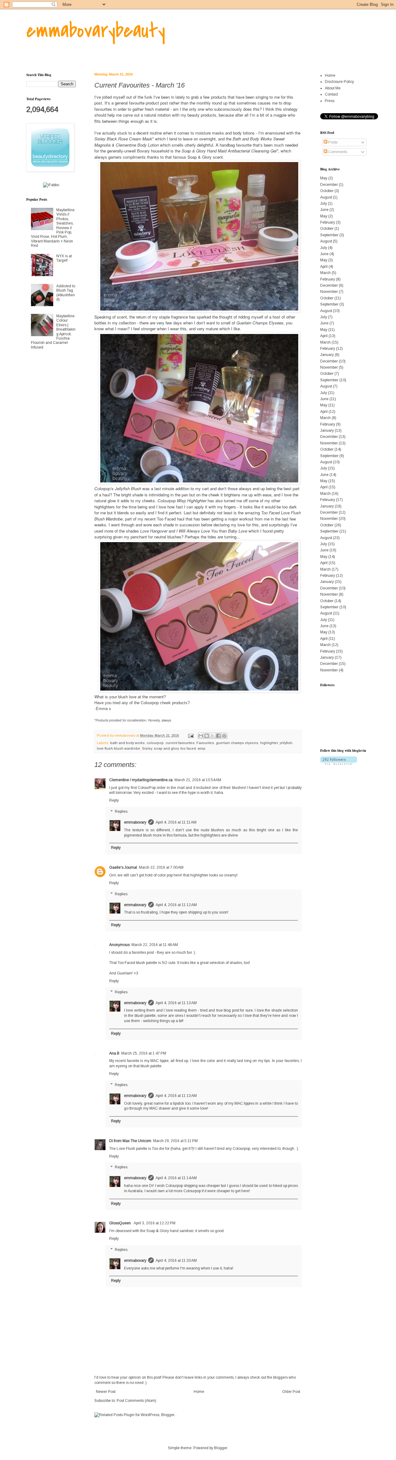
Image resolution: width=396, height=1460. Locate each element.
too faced (188, 748)
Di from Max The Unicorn (130, 1141)
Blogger (220, 1448)
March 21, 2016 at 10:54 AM (197, 780)
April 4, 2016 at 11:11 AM (176, 822)
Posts (332, 142)
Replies (121, 811)
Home (199, 1391)
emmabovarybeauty (95, 30)
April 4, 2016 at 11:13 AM (176, 1003)
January (327, 355)
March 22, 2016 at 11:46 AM (154, 945)
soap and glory (166, 748)
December (329, 184)
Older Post (291, 1391)
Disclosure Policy (339, 81)
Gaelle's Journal (123, 867)
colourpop (155, 743)
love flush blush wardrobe (118, 748)
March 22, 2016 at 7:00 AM (161, 867)
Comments (337, 152)
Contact (331, 94)
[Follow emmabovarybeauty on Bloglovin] (338, 763)
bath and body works (127, 743)
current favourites (180, 743)
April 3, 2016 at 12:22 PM (154, 1223)
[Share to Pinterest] (224, 736)
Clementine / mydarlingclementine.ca (141, 780)
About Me (333, 88)
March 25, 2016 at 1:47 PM (143, 1053)
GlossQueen (120, 1223)
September (329, 235)
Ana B (114, 1053)
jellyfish (286, 743)
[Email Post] (191, 735)
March (325, 273)
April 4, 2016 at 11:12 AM (176, 905)
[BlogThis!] (207, 736)
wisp (201, 748)
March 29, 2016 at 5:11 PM (175, 1141)
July (323, 203)
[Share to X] (212, 736)
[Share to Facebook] (218, 736)
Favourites (205, 743)
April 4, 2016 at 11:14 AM (176, 1178)
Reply (114, 800)
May (323, 178)
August (326, 197)
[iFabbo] (51, 185)
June (324, 210)
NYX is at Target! (64, 258)
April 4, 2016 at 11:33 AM (176, 1260)
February (327, 222)
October (327, 191)
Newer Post (105, 1391)
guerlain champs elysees (237, 743)
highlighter (269, 743)
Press (329, 101)
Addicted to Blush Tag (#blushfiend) (65, 293)
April (324, 266)
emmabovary (135, 822)
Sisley (147, 748)
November (329, 291)
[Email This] (201, 736)
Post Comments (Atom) (136, 1400)
